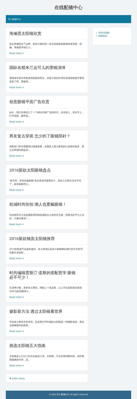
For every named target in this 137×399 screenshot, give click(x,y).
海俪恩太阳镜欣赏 (25, 33)
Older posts (18, 378)
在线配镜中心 (68, 7)
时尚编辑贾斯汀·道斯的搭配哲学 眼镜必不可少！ (42, 275)
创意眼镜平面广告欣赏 (29, 101)
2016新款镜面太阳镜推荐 (32, 238)
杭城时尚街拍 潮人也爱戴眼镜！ (37, 204)
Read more (16, 53)
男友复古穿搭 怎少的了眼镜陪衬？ (40, 136)
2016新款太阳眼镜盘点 (30, 170)
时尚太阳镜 (104, 32)
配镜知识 (103, 35)
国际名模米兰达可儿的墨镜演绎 (37, 67)
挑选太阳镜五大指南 (27, 345)
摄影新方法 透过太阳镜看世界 (35, 311)
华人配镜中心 (14, 19)
